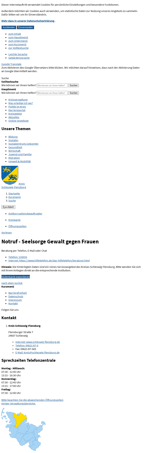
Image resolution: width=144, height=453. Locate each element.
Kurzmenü (14, 197)
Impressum (15, 300)
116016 (17, 257)
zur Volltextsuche (18, 48)
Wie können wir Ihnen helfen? (18, 85)
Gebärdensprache (19, 57)
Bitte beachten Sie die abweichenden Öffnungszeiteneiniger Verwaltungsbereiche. (32, 401)
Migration (14, 157)
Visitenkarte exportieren (15, 276)
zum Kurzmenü (17, 44)
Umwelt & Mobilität (19, 161)
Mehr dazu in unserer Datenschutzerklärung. (28, 21)
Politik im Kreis (17, 106)
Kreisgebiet (15, 113)
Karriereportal (16, 110)
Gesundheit (15, 147)
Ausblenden (9, 27)
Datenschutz (15, 296)
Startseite (14, 193)
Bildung (13, 136)
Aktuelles (13, 117)
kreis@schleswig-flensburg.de (37, 352)
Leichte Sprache (17, 54)
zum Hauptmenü (18, 37)
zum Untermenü (18, 41)
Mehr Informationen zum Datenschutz (23, 74)
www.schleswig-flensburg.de (37, 342)
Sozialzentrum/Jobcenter (23, 143)
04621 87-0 (26, 345)
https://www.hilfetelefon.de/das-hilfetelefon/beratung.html (49, 260)
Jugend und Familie (20, 154)
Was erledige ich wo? (20, 103)
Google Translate (11, 64)
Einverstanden (25, 27)
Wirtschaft (14, 150)
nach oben (7, 283)
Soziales (13, 140)
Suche (12, 200)
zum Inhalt (14, 34)
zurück (18, 283)
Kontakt (13, 303)
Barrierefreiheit (17, 293)
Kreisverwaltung (18, 99)
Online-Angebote (18, 120)
